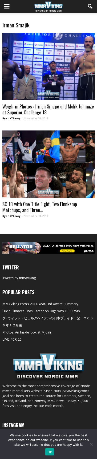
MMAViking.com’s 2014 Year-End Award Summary (40, 304)
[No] (91, 444)
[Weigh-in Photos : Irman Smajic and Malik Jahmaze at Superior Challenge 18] (48, 66)
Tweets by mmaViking (19, 278)
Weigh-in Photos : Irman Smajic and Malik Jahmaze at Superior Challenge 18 (48, 109)
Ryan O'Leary (11, 118)
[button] (90, 6)
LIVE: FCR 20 (11, 339)
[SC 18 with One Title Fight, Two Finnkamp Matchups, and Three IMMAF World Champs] (48, 164)
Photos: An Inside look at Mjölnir (27, 332)
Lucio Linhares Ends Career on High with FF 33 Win (41, 311)
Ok (50, 452)
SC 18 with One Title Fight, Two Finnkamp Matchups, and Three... (39, 206)
